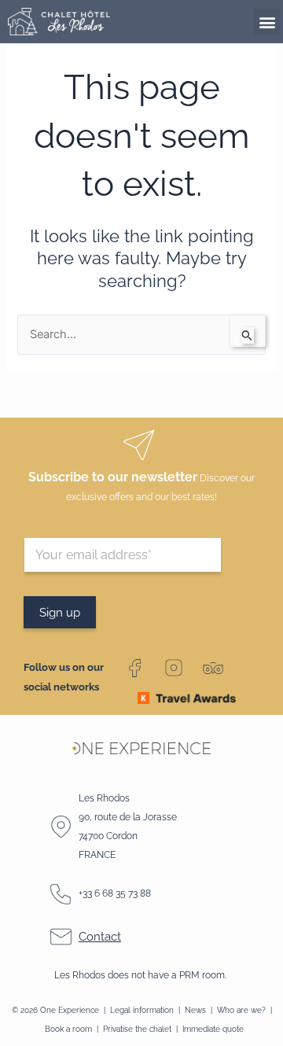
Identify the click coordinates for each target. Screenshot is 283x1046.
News (196, 1010)
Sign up (59, 612)
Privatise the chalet (137, 1028)
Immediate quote (213, 1028)
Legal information (142, 1010)
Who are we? (241, 1010)
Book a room (68, 1028)
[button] (267, 22)
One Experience (69, 1010)
